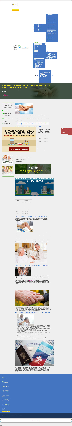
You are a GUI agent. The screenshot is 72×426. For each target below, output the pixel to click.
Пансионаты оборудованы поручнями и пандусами (7, 113)
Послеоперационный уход (5, 399)
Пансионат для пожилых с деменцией (6, 398)
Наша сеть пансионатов (5, 382)
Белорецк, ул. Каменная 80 (5, 390)
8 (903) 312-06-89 (15, 8)
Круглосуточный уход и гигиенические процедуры (8, 123)
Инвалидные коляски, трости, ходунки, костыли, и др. (8, 107)
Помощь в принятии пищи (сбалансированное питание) (8, 115)
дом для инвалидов (32, 280)
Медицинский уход (4, 378)
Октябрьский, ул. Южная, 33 (5, 395)
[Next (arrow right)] (1, 424)
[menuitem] (40, 23)
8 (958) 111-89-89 (15, 7)
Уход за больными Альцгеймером (6, 400)
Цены (2, 381)
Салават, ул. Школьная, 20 (5, 391)
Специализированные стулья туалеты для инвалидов (8, 110)
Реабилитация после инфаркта (6, 405)
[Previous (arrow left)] (0, 424)
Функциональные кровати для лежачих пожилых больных (8, 105)
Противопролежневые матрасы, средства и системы (8, 118)
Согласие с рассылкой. (19, 415)
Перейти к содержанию (3, 0)
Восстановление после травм (5, 404)
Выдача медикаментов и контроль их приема (9, 121)
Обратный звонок (6, 411)
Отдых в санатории (4, 383)
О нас (2, 377)
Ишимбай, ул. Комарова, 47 (5, 392)
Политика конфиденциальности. (6, 415)
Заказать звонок (15, 9)
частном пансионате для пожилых (25, 118)
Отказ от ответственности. (13, 415)
